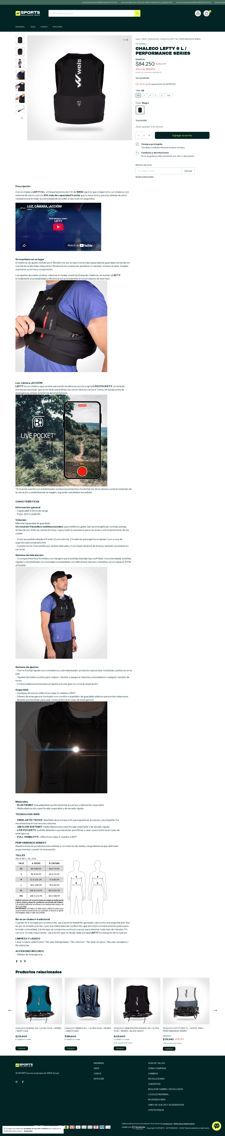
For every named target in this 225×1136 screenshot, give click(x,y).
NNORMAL (20, 27)
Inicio (138, 39)
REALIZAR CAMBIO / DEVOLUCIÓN (165, 1089)
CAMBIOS (153, 1073)
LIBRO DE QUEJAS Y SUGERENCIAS (166, 1104)
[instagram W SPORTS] (16, 1082)
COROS (44, 27)
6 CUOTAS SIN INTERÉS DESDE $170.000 (66, 2)
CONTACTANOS (156, 1110)
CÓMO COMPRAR (157, 1068)
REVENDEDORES (156, 1099)
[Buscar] (137, 13)
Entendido (28, 1131)
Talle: (140, 90)
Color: (142, 103)
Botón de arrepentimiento (184, 1123)
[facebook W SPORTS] (23, 1082)
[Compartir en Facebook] (16, 961)
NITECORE (57, 27)
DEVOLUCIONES (156, 1078)
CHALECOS (153, 39)
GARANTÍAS (154, 1084)
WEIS (32, 27)
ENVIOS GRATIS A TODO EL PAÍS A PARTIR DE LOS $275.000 (113, 2)
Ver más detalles (142, 78)
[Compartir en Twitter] (21, 961)
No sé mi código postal (145, 176)
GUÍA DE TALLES (156, 1063)
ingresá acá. (168, 1123)
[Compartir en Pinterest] (25, 961)
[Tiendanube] (134, 1129)
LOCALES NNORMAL (158, 1094)
